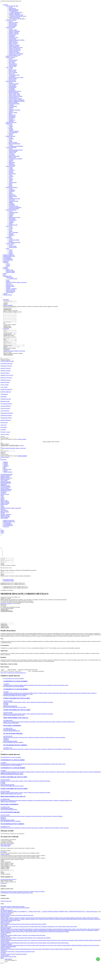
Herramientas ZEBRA (14, 83)
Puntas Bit (11, 118)
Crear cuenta (6, 328)
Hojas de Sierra (12, 80)
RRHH (5, 273)
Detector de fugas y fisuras (15, 55)
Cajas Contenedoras (13, 132)
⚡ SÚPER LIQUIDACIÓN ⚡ (16, 12)
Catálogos (5, 267)
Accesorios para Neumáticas (15, 207)
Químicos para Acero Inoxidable (16, 53)
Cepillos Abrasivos (13, 65)
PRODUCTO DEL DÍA (8, 254)
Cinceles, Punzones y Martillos (15, 96)
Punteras (11, 223)
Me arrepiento (26, 907)
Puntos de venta (9, 269)
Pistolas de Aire (12, 115)
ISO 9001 (8, 287)
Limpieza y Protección (14, 131)
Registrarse (9, 844)
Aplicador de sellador (13, 201)
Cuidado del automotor (14, 46)
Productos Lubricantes (14, 33)
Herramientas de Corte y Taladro (16, 77)
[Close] (1, 297)
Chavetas (11, 178)
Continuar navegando (8, 354)
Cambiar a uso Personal (8, 350)
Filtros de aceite (12, 157)
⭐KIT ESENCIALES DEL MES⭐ (17, 18)
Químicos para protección (14, 48)
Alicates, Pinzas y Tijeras (14, 95)
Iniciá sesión (6, 299)
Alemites (11, 179)
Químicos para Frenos (14, 51)
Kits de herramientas (13, 102)
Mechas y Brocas (12, 70)
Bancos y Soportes (13, 142)
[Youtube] (39, 891)
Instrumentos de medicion (14, 110)
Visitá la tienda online (5, 845)
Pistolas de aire (12, 194)
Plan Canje (8, 283)
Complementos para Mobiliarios (16, 146)
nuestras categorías (22, 439)
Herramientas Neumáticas (11, 187)
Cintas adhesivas (12, 38)
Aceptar (7, 867)
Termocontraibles (12, 219)
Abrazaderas (11, 169)
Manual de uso (22, 672)
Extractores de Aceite (13, 206)
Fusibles (10, 216)
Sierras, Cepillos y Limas (14, 93)
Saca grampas (12, 154)
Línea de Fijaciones (10, 166)
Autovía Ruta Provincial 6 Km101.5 (8, 879)
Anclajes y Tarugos (10, 243)
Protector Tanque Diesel (14, 156)
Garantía (8, 281)
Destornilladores (12, 87)
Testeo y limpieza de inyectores (16, 47)
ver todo (10, 7)
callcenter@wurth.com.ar (6, 901)
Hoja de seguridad (15, 672)
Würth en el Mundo (10, 271)
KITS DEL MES (7, 257)
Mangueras (11, 163)
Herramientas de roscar (14, 97)
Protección (11, 133)
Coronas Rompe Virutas (14, 75)
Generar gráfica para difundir (6, 611)
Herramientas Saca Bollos (14, 242)
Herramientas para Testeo (14, 217)
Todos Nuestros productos (17, 907)
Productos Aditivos (13, 30)
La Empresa (6, 268)
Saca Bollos (8, 237)
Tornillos (11, 168)
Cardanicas (11, 107)
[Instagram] (17, 891)
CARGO (11, 252)
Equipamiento (9, 123)
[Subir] (1, 534)
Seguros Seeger (12, 173)
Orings (10, 177)
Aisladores (11, 222)
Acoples (10, 228)
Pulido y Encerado (13, 43)
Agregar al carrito (4, 445)
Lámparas (11, 214)
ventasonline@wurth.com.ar (7, 906)
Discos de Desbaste (13, 60)
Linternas (11, 111)
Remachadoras (12, 90)
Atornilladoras (12, 189)
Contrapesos (11, 153)
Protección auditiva (13, 25)
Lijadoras (11, 193)
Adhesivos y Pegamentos (14, 31)
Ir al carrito (21, 445)
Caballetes (11, 130)
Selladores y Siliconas (13, 32)
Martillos (11, 202)
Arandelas (11, 176)
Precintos (11, 171)
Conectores (11, 221)
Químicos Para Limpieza (14, 52)
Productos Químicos (10, 27)
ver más (2, 909)
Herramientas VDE (13, 224)
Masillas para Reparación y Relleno (16, 40)
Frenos (10, 236)
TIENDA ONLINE (7, 294)
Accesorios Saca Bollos (14, 239)
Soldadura (11, 121)
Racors (10, 229)
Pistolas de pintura (13, 196)
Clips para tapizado (13, 151)
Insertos (10, 184)
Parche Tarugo (12, 164)
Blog (4, 274)
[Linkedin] (28, 891)
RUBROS (5, 262)
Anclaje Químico (12, 246)
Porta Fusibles (12, 218)
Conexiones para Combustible (15, 158)
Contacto (5, 293)
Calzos (10, 181)
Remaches (11, 172)
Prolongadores (12, 116)
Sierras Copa (12, 73)
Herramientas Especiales (14, 103)
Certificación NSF (13, 41)
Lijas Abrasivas (12, 61)
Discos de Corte (12, 71)
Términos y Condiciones (6, 907)
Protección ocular (13, 23)
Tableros (11, 141)
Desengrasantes (12, 35)
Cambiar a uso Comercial (19, 350)
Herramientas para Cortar (14, 198)
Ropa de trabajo (12, 26)
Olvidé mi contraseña (8, 305)
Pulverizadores (12, 117)
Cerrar (2, 860)
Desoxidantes (12, 36)
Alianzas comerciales (10, 291)
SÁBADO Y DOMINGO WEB (16, 14)
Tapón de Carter (12, 152)
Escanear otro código (13, 445)
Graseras (11, 108)
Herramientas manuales (11, 81)
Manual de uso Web (10, 289)
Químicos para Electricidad (15, 50)
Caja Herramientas (13, 106)
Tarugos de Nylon (13, 247)
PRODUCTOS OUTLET (12, 56)
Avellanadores (12, 76)
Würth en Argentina (10, 272)
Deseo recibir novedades (10, 348)
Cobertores (11, 159)
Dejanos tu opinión (5, 627)
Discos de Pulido (12, 66)
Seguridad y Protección (11, 20)
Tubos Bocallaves (13, 86)
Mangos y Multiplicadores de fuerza (17, 101)
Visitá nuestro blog (5, 892)
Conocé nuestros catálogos (15, 892)
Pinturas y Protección (13, 42)
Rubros (7, 248)
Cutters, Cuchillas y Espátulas (15, 98)
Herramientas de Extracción (15, 91)
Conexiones (11, 213)
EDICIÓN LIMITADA (11, 122)
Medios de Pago (9, 277)
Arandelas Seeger (13, 182)
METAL (11, 253)
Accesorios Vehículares (11, 147)
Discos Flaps (12, 62)
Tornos (10, 192)
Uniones (11, 231)
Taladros (11, 197)
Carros (10, 140)
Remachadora (12, 204)
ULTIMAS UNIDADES (14, 13)
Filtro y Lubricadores (13, 232)
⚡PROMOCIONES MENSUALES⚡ (18, 16)
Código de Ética (9, 284)
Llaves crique (12, 199)
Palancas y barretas (13, 112)
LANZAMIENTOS (13, 11)
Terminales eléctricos (13, 212)
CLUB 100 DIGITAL (8, 259)
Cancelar (3, 867)
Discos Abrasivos (13, 63)
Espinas (10, 183)
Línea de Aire (9, 226)
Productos (5, 4)
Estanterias (11, 138)
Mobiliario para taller (10, 136)
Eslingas (11, 161)
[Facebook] (6, 891)
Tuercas (10, 174)
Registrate (9, 603)
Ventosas (11, 241)
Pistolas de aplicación (13, 92)
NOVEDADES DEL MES (12, 6)
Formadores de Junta (13, 37)
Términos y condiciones (11, 288)
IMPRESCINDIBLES (14, 9)
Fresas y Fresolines (13, 72)
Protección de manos (13, 22)
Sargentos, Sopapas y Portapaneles (16, 100)
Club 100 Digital (9, 292)
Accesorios (11, 105)
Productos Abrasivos (10, 57)
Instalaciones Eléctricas (11, 209)
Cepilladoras (11, 203)
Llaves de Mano (12, 85)
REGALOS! (6, 261)
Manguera (11, 233)
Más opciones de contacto (18, 906)
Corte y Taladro (9, 67)
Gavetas (10, 144)
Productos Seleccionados (14, 17)
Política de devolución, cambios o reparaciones (16, 282)
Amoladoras (11, 191)
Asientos (11, 126)
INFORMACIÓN (7, 276)
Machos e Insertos (13, 78)
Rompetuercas (12, 120)
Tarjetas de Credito (13, 278)
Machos (10, 113)
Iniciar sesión (3, 844)
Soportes (11, 135)
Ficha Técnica (4, 672)
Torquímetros (12, 88)
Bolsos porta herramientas (14, 143)
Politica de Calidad (10, 286)
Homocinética (12, 162)
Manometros (11, 234)
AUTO (10, 251)
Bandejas (11, 128)
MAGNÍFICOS (12, 8)
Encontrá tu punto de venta (27, 892)
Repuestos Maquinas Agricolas (15, 149)
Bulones (10, 186)
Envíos (7, 279)
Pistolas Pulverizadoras (14, 208)
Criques (10, 127)
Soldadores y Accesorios (14, 45)
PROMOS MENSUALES (9, 256)
